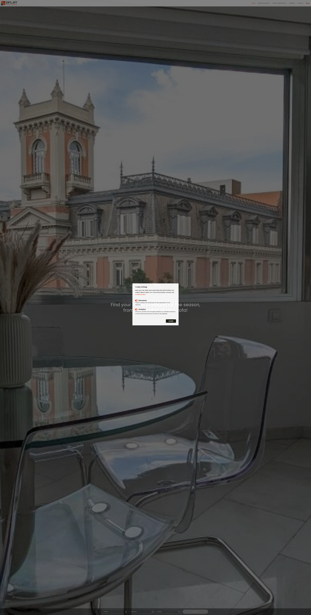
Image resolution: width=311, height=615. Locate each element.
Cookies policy (140, 298)
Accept (171, 324)
